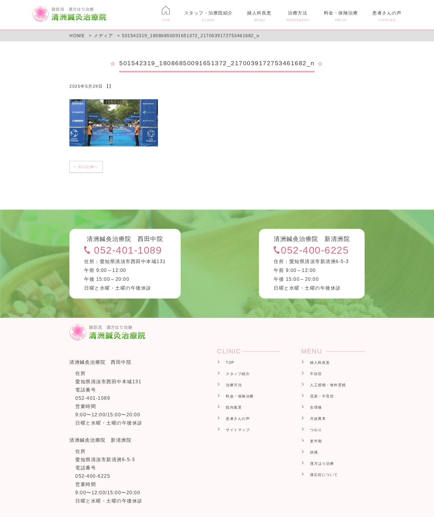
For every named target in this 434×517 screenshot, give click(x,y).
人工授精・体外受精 (328, 385)
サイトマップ (238, 430)
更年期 (316, 441)
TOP (230, 363)
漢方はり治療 (322, 463)
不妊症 (316, 374)
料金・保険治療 (341, 16)
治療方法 (298, 16)
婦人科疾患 (259, 16)
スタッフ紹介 (238, 374)
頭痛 (314, 452)
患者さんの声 (387, 16)
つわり (316, 430)
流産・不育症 (322, 396)
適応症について (324, 475)
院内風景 (234, 407)
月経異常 (318, 419)
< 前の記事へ (86, 167)
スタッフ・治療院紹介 (208, 16)
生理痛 (316, 407)
